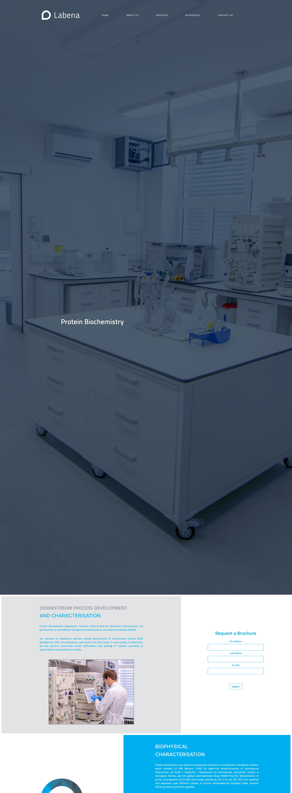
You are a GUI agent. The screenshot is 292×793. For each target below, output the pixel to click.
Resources (192, 15)
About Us (132, 15)
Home (105, 15)
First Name (236, 641)
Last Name (236, 653)
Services (162, 15)
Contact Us (225, 15)
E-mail (235, 665)
